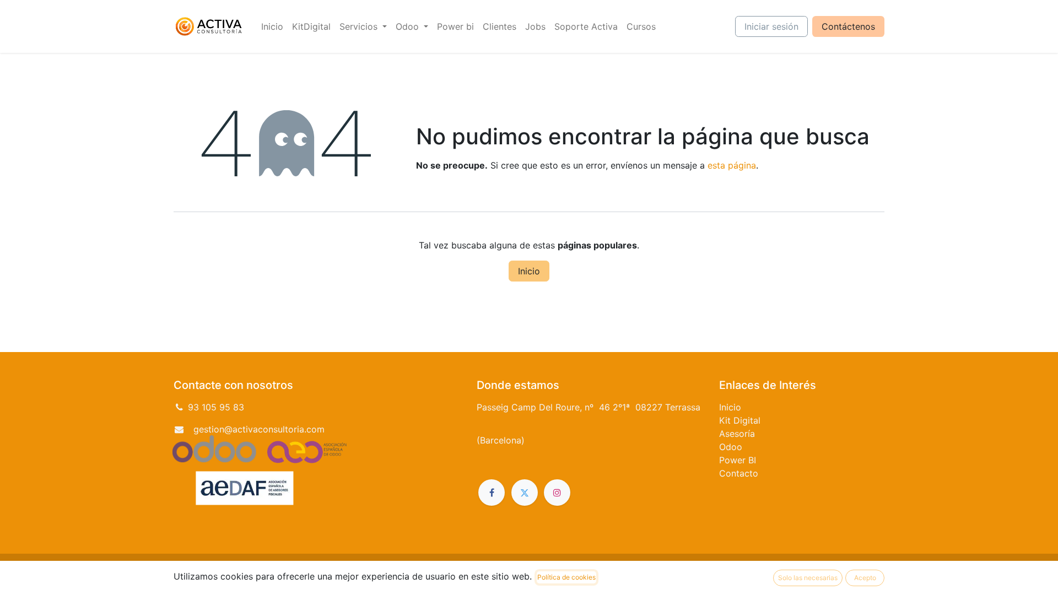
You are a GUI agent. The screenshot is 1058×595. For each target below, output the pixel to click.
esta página (732, 165)
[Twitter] (524, 492)
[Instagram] (557, 492)
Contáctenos (848, 26)
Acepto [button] (865, 578)
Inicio (529, 271)
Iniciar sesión (771, 26)
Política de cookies (566, 577)
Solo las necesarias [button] (808, 578)
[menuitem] (272, 26)
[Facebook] (491, 492)
